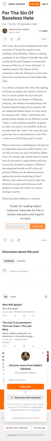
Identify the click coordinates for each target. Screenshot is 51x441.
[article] (25, 310)
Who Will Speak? (12, 304)
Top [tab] (5, 296)
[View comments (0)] (12, 39)
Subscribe (34, 4)
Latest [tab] (13, 296)
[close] (43, 353)
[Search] (46, 297)
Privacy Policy (34, 410)
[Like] (5, 39)
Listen (45, 31)
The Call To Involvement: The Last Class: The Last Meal (17, 326)
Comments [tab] (9, 261)
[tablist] (14, 261)
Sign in (45, 4)
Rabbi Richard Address (19, 29)
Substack (11, 435)
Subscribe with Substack (27, 397)
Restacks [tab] (21, 261)
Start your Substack (18, 427)
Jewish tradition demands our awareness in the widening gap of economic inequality (18, 335)
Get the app (39, 427)
